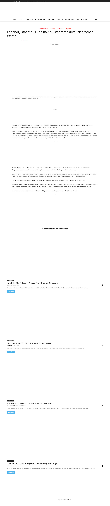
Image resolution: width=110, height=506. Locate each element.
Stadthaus (60, 28)
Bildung (53, 28)
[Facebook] (88, 1)
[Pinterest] (30, 103)
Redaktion (9, 285)
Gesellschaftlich (43, 28)
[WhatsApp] (34, 103)
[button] (96, 19)
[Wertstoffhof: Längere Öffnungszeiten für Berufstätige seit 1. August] (55, 438)
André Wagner (26, 40)
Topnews (68, 28)
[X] (93, 1)
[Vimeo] (95, 1)
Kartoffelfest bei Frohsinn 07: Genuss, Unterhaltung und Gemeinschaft (33, 283)
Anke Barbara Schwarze (12, 405)
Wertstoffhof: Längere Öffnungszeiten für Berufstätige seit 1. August (32, 464)
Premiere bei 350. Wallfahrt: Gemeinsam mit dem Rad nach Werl (31, 403)
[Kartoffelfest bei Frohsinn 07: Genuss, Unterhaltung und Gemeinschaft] (55, 257)
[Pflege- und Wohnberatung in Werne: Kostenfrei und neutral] (55, 317)
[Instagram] (90, 1)
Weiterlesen (11, 291)
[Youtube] (97, 1)
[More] (38, 103)
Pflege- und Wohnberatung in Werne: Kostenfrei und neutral (29, 343)
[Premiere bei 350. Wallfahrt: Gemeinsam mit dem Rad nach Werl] (55, 377)
